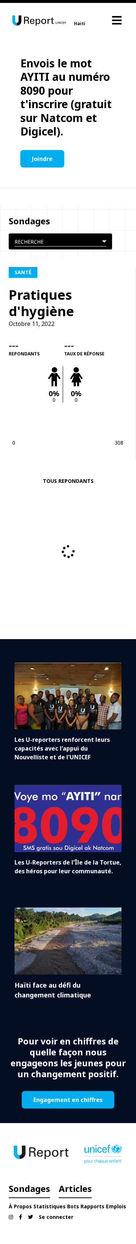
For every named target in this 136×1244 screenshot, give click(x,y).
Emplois (116, 1206)
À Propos (20, 1206)
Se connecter (56, 1216)
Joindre (42, 159)
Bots (73, 1206)
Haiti (79, 23)
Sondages (29, 1188)
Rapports (92, 1206)
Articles (75, 1188)
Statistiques (49, 1206)
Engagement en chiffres (68, 1100)
